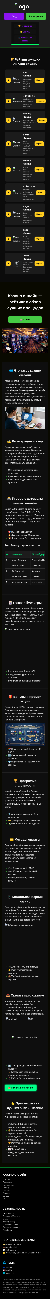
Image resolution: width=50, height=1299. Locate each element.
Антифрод (7, 1230)
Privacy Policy (9, 1221)
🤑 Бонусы (25, 31)
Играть (39, 80)
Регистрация (36, 16)
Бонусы (6, 1196)
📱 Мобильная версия (25, 39)
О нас (5, 1219)
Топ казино (7, 1182)
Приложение (8, 1185)
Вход (14, 16)
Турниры (6, 1193)
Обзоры (6, 1190)
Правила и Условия (11, 1216)
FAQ (4, 1198)
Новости (6, 1179)
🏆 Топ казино (25, 25)
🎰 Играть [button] (25, 319)
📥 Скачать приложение (20, 1087)
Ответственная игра (11, 1227)
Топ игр (6, 1187)
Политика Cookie (10, 1224)
